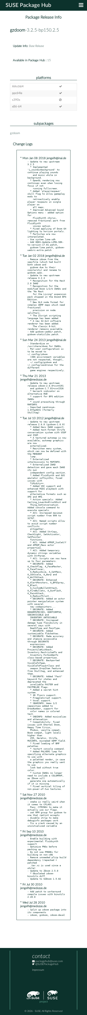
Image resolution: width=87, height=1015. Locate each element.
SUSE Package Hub (28, 5)
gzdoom (17, 30)
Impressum (38, 970)
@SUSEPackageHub (46, 964)
